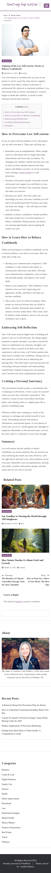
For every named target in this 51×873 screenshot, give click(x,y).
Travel (4, 837)
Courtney (24, 73)
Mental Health (7, 61)
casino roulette (25, 172)
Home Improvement (10, 798)
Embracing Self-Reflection (15, 119)
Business (5, 770)
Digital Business (9, 779)
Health (4, 794)
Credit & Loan (8, 774)
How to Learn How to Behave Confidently (21, 115)
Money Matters (8, 822)
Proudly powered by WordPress (17, 863)
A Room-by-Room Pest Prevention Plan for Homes (24, 705)
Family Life (7, 784)
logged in (19, 601)
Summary (8, 126)
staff (22, 523)
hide (26, 107)
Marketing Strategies (11, 813)
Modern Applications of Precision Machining (21, 726)
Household (6, 803)
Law (4, 808)
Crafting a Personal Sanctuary (16, 122)
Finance (5, 789)
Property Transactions (11, 827)
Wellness (5, 842)
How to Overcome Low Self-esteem (19, 112)
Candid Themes (27, 866)
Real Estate (7, 832)
